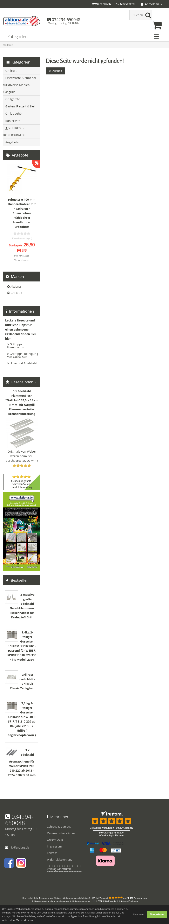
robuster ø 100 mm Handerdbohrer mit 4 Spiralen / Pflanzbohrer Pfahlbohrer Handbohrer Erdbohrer (22, 213)
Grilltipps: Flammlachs (15, 345)
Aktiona (16, 286)
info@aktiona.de (19, 847)
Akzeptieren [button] (157, 914)
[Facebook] (9, 866)
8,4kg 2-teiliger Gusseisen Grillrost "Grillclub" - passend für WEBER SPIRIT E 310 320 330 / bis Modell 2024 (21, 646)
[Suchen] (147, 15)
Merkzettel (127, 4)
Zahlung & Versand (59, 827)
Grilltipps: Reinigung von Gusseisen (22, 355)
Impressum (54, 846)
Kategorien (17, 36)
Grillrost (10, 71)
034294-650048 (66, 19)
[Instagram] (21, 866)
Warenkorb (103, 4)
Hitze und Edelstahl (23, 363)
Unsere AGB (55, 840)
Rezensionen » (23, 381)
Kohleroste (12, 121)
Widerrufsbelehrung (59, 860)
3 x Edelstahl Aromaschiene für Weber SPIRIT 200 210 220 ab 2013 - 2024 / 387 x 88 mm (22, 762)
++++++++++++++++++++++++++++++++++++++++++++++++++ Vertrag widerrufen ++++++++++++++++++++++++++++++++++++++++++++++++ (63, 868)
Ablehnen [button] (138, 914)
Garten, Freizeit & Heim (21, 106)
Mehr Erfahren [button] (24, 920)
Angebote (12, 142)
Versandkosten (21, 260)
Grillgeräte (12, 99)
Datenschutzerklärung (61, 833)
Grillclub (16, 293)
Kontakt (52, 853)
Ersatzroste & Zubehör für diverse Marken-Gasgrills (19, 85)
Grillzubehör (14, 113)
